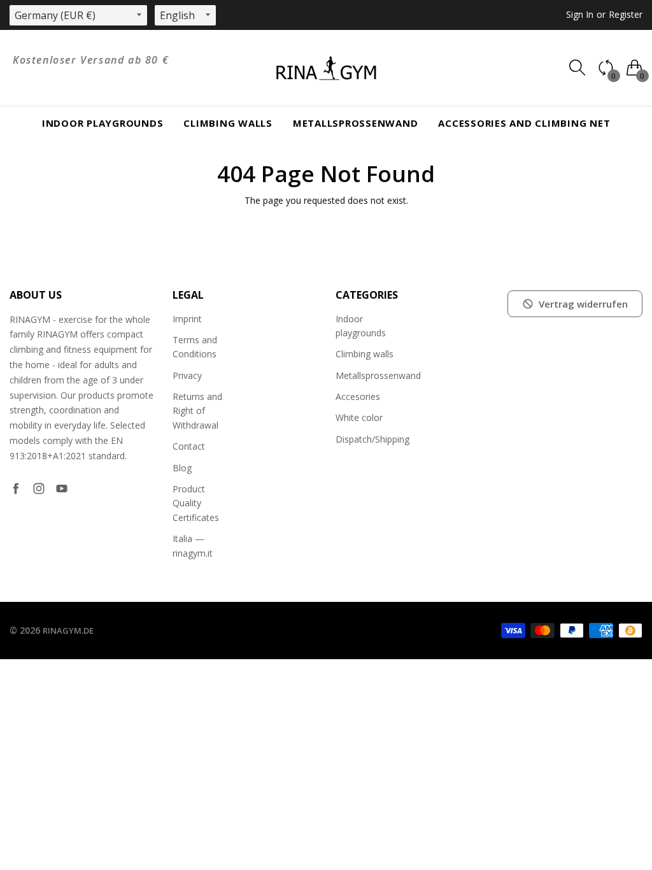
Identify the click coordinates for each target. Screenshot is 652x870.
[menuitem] (103, 123)
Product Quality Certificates (196, 503)
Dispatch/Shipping (372, 439)
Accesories (358, 396)
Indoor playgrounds (103, 123)
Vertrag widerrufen (583, 303)
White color (359, 417)
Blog (182, 468)
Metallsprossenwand (355, 123)
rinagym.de (68, 630)
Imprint (187, 319)
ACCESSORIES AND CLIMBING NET (524, 123)
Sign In (579, 14)
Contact (189, 446)
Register (625, 14)
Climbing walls (228, 123)
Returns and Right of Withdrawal (197, 410)
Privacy (187, 375)
